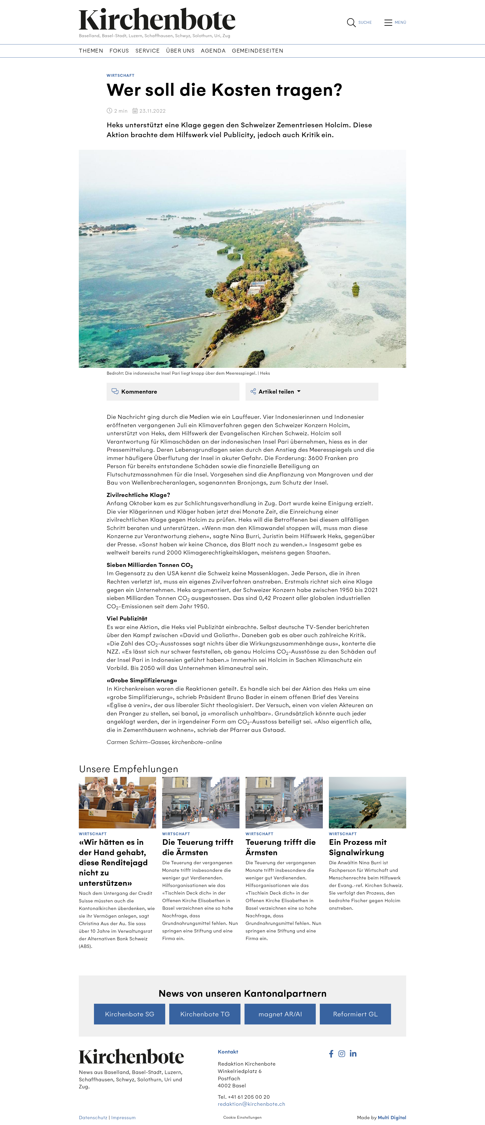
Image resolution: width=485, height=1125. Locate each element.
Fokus (119, 50)
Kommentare (139, 391)
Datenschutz (93, 1117)
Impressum (123, 1117)
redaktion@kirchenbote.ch (251, 1104)
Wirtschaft (121, 75)
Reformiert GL (355, 1014)
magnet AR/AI (280, 1014)
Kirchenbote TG (205, 1014)
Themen (91, 50)
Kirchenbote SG (129, 1014)
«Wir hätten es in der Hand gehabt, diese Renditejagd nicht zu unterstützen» (113, 862)
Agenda (213, 50)
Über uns (180, 50)
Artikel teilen (277, 391)
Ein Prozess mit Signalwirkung (358, 847)
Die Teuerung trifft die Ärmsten (197, 847)
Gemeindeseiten (257, 50)
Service (147, 50)
